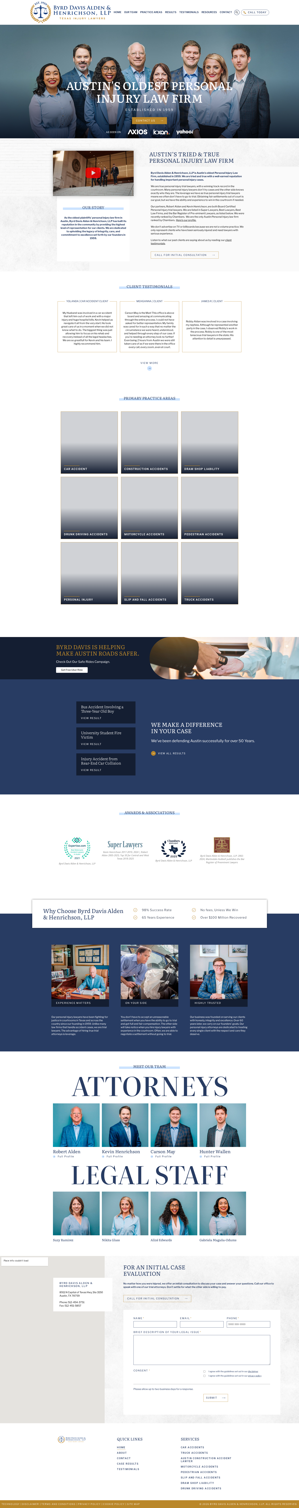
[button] (93, 173)
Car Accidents (192, 1447)
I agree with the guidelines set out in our (233, 1371)
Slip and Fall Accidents (201, 1477)
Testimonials (128, 1469)
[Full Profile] (54, 1156)
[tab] (105, 712)
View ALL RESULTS (172, 753)
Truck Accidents (194, 1452)
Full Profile (66, 1156)
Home (121, 1447)
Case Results (128, 1463)
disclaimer (253, 1371)
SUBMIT (211, 1397)
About (122, 1452)
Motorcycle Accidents (199, 1466)
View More (149, 363)
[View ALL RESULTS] (153, 753)
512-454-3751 (76, 1302)
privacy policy (254, 1375)
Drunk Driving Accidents (201, 1488)
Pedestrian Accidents (199, 1472)
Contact (124, 1458)
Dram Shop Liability (197, 1483)
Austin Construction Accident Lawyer (206, 1460)
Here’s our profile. (186, 220)
